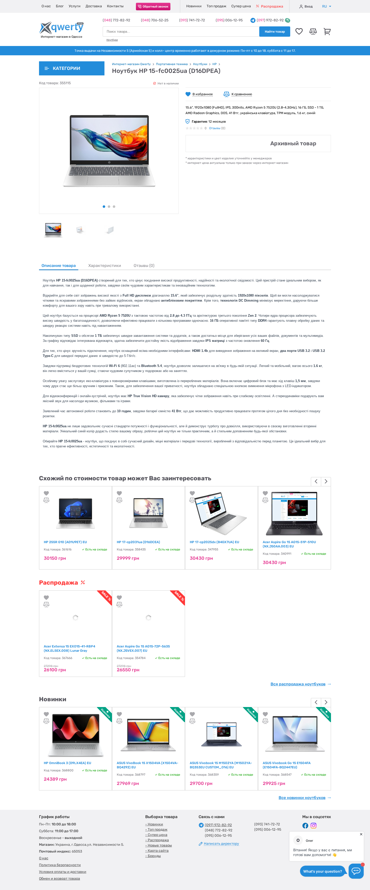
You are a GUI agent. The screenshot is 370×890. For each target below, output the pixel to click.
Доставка (94, 6)
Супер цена (241, 6)
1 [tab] (104, 206)
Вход (309, 6)
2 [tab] (109, 206)
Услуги (75, 6)
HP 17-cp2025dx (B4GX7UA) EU (214, 542)
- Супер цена (156, 835)
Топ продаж (216, 6)
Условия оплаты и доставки (62, 872)
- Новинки (154, 824)
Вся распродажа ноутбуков (298, 684)
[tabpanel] (53, 230)
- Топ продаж (156, 829)
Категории (66, 68)
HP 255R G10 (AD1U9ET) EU (65, 542)
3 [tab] (114, 206)
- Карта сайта (157, 851)
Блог (60, 6)
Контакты (115, 6)
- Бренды (153, 856)
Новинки (194, 6)
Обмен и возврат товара (59, 878)
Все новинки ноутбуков (302, 798)
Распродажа (271, 6)
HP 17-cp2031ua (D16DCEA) (138, 542)
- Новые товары (158, 845)
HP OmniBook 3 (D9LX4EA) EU (67, 763)
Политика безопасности (60, 865)
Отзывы (214, 128)
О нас (46, 6)
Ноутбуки (112, 39)
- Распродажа (157, 840)
